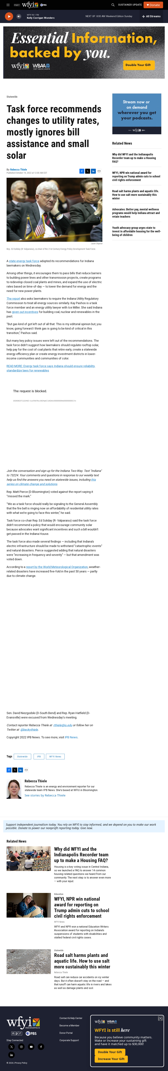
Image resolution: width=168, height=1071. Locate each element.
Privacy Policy (21, 1063)
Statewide (12, 96)
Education (58, 894)
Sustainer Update (130, 4)
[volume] (19, 16)
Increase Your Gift (111, 1059)
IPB (39, 756)
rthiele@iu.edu (62, 725)
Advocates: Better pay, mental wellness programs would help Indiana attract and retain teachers (136, 213)
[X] (160, 1018)
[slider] (24, 16)
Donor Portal (66, 1033)
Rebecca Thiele (18, 169)
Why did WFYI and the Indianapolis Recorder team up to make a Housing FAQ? (134, 158)
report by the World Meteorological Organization (57, 567)
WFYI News (55, 756)
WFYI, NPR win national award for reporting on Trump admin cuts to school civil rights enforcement (136, 176)
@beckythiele (29, 729)
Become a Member (69, 1025)
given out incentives (25, 312)
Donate (155, 5)
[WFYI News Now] (136, 114)
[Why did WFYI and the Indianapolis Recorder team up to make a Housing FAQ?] (29, 858)
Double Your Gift (110, 1052)
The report (13, 298)
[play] (9, 16)
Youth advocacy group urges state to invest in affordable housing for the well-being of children (136, 231)
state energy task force (24, 261)
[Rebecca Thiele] (14, 789)
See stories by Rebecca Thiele (45, 795)
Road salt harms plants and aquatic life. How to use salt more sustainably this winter (135, 194)
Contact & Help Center (71, 1018)
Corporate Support (69, 1040)
